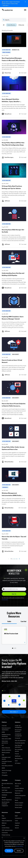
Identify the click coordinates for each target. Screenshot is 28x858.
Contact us (17, 798)
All (3, 25)
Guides (9, 621)
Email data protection (7, 765)
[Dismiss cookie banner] (24, 838)
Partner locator (18, 805)
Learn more (5, 5)
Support (4, 818)
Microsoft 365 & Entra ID (7, 784)
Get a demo (13, 711)
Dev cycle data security (18, 750)
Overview (4, 725)
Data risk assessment (20, 740)
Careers (17, 786)
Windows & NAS (6, 787)
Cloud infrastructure (7, 792)
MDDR (3, 768)
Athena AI (4, 772)
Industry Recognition (20, 795)
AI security (17, 738)
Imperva (17, 825)
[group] (14, 635)
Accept (9, 850)
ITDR (3, 754)
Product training (6, 835)
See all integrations (7, 799)
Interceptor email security (6, 758)
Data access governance (5, 742)
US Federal (17, 763)
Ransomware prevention (18, 730)
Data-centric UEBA (6, 738)
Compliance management (18, 734)
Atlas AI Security (6, 747)
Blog (3, 815)
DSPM (3, 732)
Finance (17, 753)
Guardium (17, 823)
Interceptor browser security (7, 762)
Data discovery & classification (6, 728)
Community (5, 832)
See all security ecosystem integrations (5, 803)
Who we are (18, 783)
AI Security (21, 25)
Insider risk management (18, 726)
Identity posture (6, 752)
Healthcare (17, 756)
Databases (4, 794)
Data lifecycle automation (18, 746)
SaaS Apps (4, 790)
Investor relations (19, 788)
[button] (25, 10)
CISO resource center (7, 830)
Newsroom (17, 793)
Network (4, 797)
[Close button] (25, 2)
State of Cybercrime (7, 820)
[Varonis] (7, 10)
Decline (19, 850)
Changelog (4, 775)
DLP (3, 745)
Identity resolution (6, 750)
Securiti (17, 827)
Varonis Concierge (6, 770)
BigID (16, 815)
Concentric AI (18, 818)
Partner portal (18, 807)
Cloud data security (20, 743)
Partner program (19, 802)
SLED (16, 760)
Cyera (16, 820)
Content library (5, 827)
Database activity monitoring (6, 735)
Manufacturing (18, 758)
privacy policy (19, 846)
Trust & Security (19, 790)
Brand (16, 800)
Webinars (4, 823)
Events (3, 825)
